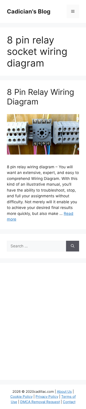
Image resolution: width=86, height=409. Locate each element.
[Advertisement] (43, 324)
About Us (64, 391)
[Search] (72, 246)
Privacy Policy (47, 396)
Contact (69, 402)
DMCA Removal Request (40, 402)
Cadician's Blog (28, 11)
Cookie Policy (21, 396)
